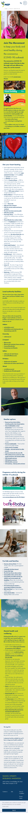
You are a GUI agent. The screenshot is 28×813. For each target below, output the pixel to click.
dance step (10, 203)
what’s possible (15, 114)
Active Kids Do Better (9, 593)
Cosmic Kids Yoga (8, 571)
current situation (8, 115)
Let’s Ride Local (8, 254)
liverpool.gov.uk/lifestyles (10, 348)
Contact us (5, 791)
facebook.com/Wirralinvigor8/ (12, 371)
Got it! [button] (14, 810)
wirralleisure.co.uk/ (9, 369)
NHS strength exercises (11, 458)
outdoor (21, 175)
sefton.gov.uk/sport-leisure (11, 354)
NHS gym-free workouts (10, 205)
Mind (6, 686)
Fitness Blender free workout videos (13, 220)
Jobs (12, 791)
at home (8, 176)
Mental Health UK (9, 693)
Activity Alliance (8, 194)
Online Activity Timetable (11, 447)
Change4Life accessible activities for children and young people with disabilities (13, 578)
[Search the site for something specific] (21, 3)
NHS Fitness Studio (9, 212)
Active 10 (6, 265)
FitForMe (8, 178)
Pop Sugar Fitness (8, 214)
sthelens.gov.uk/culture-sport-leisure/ (14, 363)
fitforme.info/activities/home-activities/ (14, 344)
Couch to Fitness (13, 180)
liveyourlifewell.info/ (9, 346)
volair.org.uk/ (7, 336)
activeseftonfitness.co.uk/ (10, 355)
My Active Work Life (16, 234)
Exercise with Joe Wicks (10, 564)
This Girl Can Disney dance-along (12, 573)
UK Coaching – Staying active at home (15, 463)
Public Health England (9, 245)
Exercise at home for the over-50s (13, 453)
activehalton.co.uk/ (9, 327)
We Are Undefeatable (10, 444)
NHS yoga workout (14, 191)
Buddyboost (12, 221)
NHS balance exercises (11, 460)
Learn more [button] (5, 806)
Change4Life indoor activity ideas (12, 574)
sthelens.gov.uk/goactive (10, 361)
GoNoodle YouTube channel (11, 569)
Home (6, 8)
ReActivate (6, 272)
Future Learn (10, 699)
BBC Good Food (8, 589)
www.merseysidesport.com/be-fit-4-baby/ (14, 497)
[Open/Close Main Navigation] (25, 3)
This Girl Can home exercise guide (12, 211)
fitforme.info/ (7, 342)
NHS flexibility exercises (11, 462)
